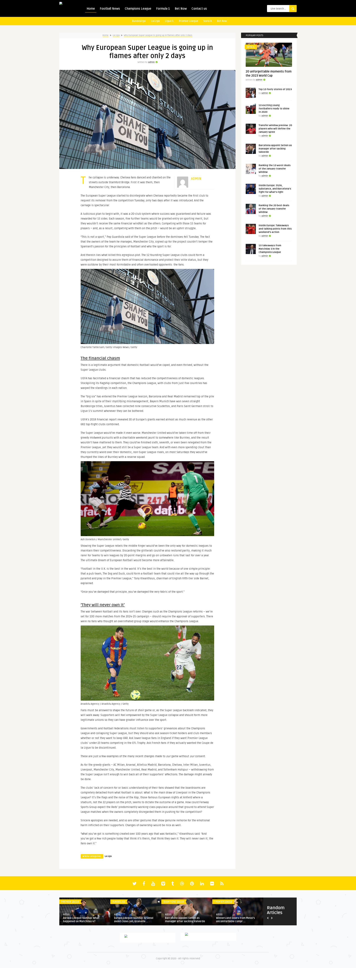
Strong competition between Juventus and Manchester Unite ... (134, 919)
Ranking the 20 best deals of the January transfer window (274, 209)
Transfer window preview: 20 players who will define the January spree (275, 129)
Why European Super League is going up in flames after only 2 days (158, 35)
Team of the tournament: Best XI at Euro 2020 (237, 919)
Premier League (188, 21)
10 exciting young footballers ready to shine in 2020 (274, 108)
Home (91, 9)
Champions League (138, 9)
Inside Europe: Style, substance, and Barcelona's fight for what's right (275, 189)
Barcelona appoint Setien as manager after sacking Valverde (275, 149)
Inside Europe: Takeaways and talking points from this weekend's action (275, 229)
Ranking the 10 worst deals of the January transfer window (275, 169)
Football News (110, 9)
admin (151, 62)
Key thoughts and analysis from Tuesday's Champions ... (184, 919)
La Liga (155, 21)
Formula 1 (163, 9)
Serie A (207, 21)
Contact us (199, 9)
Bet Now (181, 9)
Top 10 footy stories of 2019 (275, 89)
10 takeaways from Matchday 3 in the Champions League (270, 249)
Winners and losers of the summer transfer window (83, 919)
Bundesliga (139, 21)
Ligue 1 (169, 21)
